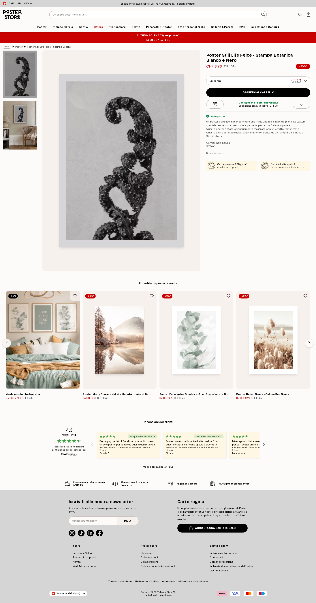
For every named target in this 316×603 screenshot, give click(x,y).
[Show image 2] (20, 125)
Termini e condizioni (120, 581)
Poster (19, 46)
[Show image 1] (20, 74)
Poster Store (166, 592)
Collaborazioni (149, 557)
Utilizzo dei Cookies (147, 581)
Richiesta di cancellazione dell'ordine (231, 566)
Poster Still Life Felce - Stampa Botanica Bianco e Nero (49, 46)
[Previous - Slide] (6, 343)
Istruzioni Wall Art (83, 553)
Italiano (23, 3)
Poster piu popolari (84, 557)
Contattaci (216, 557)
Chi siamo (147, 553)
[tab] (300, 14)
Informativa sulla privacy (193, 581)
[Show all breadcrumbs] (7, 47)
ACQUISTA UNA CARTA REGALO (215, 528)
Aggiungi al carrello (258, 92)
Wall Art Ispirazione (84, 566)
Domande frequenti (221, 561)
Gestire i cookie (219, 570)
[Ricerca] (263, 14)
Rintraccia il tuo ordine (223, 553)
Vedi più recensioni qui (158, 466)
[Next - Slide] (309, 343)
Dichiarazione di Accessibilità (158, 566)
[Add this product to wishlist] (301, 104)
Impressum (168, 581)
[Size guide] (215, 104)
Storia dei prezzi (215, 153)
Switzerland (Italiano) (68, 593)
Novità (77, 561)
